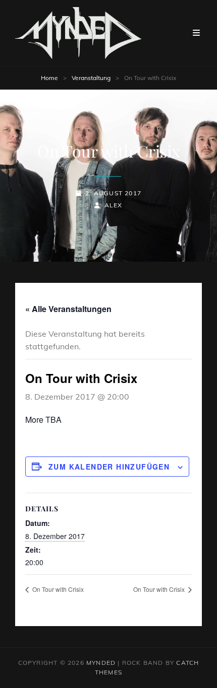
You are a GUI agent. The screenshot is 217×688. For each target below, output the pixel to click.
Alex (113, 205)
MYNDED (101, 662)
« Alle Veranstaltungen (68, 309)
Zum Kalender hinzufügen (109, 467)
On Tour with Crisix (57, 589)
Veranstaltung (91, 78)
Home (49, 78)
